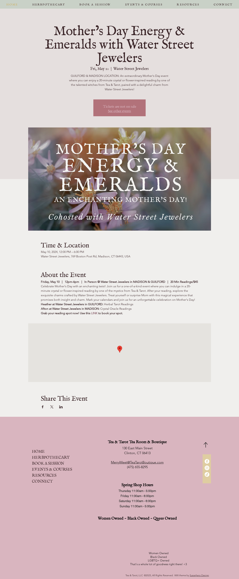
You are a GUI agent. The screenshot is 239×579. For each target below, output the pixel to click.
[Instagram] (207, 468)
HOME (38, 450)
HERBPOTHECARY (50, 456)
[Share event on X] (52, 406)
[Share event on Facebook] (42, 406)
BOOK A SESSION (48, 462)
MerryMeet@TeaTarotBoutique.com (137, 462)
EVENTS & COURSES (52, 468)
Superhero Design (199, 575)
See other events (119, 110)
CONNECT (42, 480)
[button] (95, 3)
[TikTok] (207, 474)
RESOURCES (44, 474)
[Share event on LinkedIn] (61, 406)
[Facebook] (207, 461)
